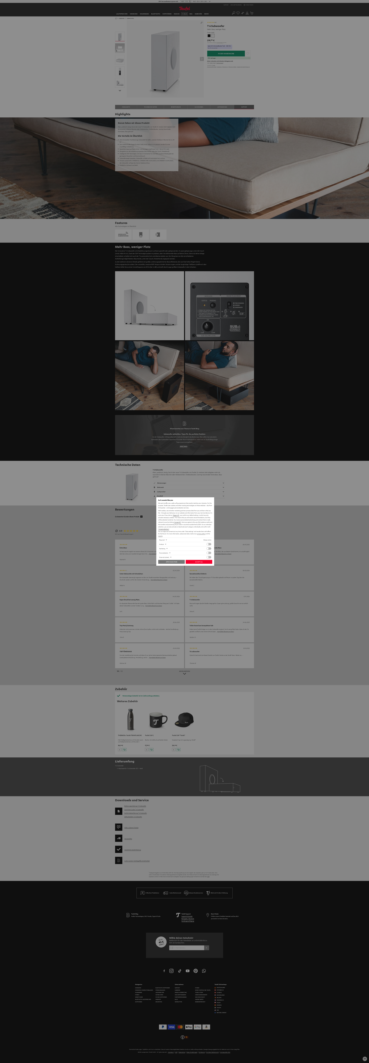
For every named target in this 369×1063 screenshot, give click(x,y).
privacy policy (201, 534)
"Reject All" (176, 515)
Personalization (163, 553)
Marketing (162, 548)
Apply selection (171, 562)
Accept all (199, 562)
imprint (160, 536)
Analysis (161, 544)
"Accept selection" (163, 529)
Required (162, 540)
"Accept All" (177, 522)
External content (164, 557)
